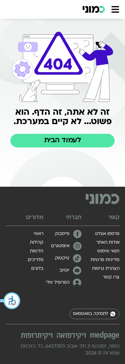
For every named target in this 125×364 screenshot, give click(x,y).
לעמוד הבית (62, 140)
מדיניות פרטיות (105, 260)
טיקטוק (62, 258)
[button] (10, 300)
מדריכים (35, 260)
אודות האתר (107, 243)
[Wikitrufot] (36, 336)
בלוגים (37, 269)
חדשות (36, 251)
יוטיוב (64, 270)
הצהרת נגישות (105, 269)
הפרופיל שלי (57, 283)
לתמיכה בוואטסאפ (90, 314)
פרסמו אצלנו (107, 234)
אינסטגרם (60, 246)
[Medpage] (104, 335)
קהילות (36, 243)
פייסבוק (62, 234)
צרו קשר (111, 277)
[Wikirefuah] (71, 336)
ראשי (38, 234)
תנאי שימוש (108, 251)
